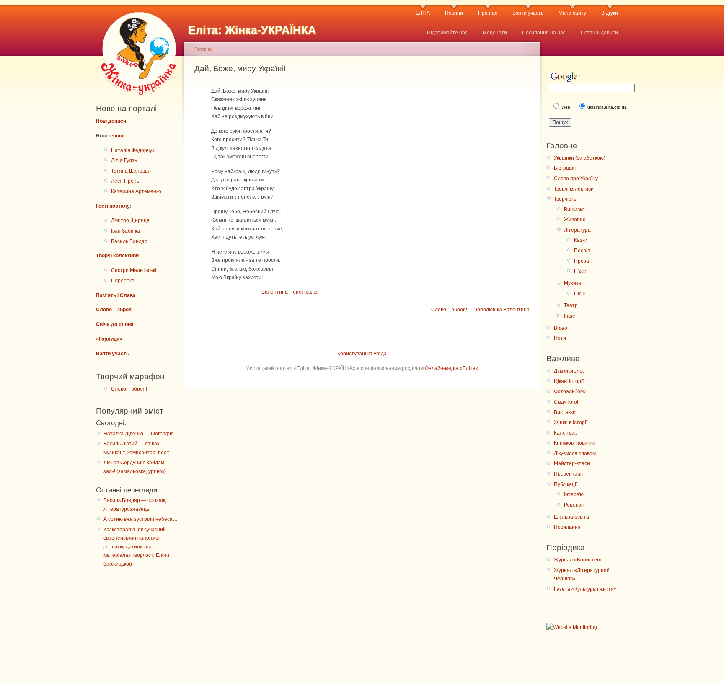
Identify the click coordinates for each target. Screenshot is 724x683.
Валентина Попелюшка (289, 292)
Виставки (565, 412)
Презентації (568, 474)
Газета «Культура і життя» (585, 589)
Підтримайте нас (447, 33)
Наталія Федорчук (132, 150)
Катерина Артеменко (136, 191)
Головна (203, 49)
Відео (560, 328)
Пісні (580, 294)
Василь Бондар (129, 241)
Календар (565, 433)
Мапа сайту (572, 13)
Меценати (495, 33)
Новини (454, 13)
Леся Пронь (125, 181)
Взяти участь (527, 13)
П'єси (580, 271)
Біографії (565, 168)
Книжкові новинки (574, 443)
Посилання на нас (544, 33)
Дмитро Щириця (130, 220)
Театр (571, 305)
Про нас (487, 13)
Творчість (565, 199)
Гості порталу (113, 206)
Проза (581, 261)
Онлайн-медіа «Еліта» (451, 368)
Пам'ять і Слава (116, 295)
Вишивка (574, 209)
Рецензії (574, 505)
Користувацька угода (362, 354)
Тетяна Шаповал (131, 171)
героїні (116, 136)
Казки (580, 240)
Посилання (567, 527)
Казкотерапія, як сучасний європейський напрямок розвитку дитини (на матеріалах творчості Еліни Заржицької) (136, 547)
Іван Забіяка (125, 231)
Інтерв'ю (574, 494)
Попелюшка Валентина (501, 310)
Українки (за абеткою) (579, 158)
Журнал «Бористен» (578, 560)
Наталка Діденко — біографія (138, 434)
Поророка (122, 281)
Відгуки (609, 13)
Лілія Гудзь (124, 160)
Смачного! (566, 402)
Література (577, 230)
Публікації (565, 484)
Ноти (560, 338)
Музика (572, 283)
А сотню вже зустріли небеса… (140, 519)
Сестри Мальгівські (133, 270)
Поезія (582, 251)
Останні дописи (599, 33)
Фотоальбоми (570, 391)
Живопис (574, 219)
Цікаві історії (569, 381)
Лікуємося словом (575, 453)
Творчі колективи (117, 256)
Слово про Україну (576, 178)
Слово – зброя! (129, 389)
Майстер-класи (572, 463)
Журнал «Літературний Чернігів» (582, 574)
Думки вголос (569, 371)
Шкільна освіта (571, 517)
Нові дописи (111, 121)
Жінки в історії (570, 422)
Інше (569, 316)
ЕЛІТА (423, 13)
